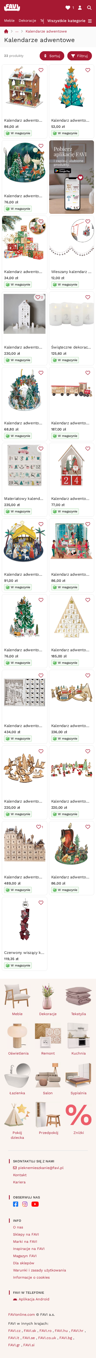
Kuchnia (78, 1053)
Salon (48, 1093)
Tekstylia (78, 1014)
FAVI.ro (46, 1331)
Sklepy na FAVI (26, 1234)
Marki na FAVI (25, 1241)
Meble (9, 20)
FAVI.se (29, 1338)
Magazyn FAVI (25, 1256)
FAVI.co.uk (47, 1338)
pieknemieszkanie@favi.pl (40, 1168)
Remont (48, 1053)
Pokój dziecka (17, 1135)
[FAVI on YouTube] (35, 1204)
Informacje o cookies (31, 1277)
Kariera (19, 1182)
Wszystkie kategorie (66, 20)
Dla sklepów (23, 1263)
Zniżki (78, 1133)
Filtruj (82, 56)
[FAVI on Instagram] (24, 1204)
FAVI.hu (62, 1331)
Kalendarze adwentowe (46, 31)
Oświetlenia (18, 1053)
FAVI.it (14, 1338)
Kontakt (20, 1175)
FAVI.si (29, 1345)
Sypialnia (79, 1093)
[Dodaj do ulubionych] (41, 70)
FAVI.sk (30, 1331)
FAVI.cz (15, 1331)
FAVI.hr (78, 1331)
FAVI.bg (66, 1338)
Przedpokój (48, 1133)
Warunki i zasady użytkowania (39, 1270)
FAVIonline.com (21, 1314)
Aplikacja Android (34, 1299)
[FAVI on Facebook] (15, 1204)
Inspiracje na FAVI (29, 1249)
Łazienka (17, 1093)
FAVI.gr (14, 1345)
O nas (18, 1227)
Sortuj (54, 56)
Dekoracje (27, 20)
